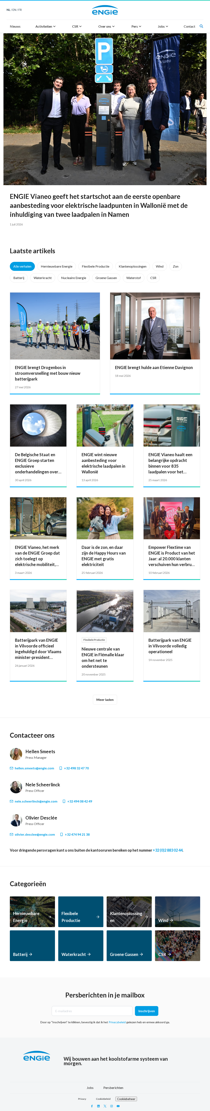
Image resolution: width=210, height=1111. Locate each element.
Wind (159, 266)
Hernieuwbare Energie (56, 266)
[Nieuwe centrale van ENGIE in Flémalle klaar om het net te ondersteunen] (105, 611)
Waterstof (133, 278)
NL (8, 9)
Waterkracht (43, 278)
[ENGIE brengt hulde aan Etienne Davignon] (155, 326)
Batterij (18, 278)
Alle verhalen (22, 266)
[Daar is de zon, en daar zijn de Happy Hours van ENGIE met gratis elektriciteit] (105, 518)
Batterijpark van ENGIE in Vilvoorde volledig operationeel (170, 646)
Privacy (82, 1098)
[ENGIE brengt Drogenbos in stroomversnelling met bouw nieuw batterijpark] (55, 326)
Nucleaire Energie (73, 278)
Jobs (161, 26)
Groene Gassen (106, 278)
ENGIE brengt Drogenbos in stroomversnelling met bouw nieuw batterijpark (47, 373)
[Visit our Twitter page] (105, 1106)
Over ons (104, 26)
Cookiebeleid (103, 1098)
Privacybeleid (117, 1022)
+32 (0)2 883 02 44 (168, 850)
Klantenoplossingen (132, 266)
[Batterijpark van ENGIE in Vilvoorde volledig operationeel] (172, 611)
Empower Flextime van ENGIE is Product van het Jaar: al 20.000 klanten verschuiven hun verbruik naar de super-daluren (171, 559)
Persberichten (113, 1088)
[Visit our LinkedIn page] (98, 1106)
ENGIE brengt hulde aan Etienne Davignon (154, 367)
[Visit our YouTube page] (118, 1106)
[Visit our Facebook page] (92, 1106)
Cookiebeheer (126, 1099)
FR (20, 9)
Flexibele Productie (95, 266)
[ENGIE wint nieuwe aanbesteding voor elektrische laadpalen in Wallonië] (105, 425)
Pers (134, 26)
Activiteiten (43, 26)
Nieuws (15, 26)
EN (14, 9)
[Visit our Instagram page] (111, 1106)
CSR (75, 26)
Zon (175, 266)
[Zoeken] (201, 26)
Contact (189, 26)
